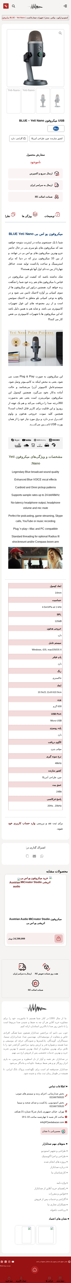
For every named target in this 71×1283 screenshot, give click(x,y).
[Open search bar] (13, 6)
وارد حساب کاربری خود (21, 823)
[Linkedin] (5, 1262)
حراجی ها (49, 1281)
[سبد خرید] (9, 1278)
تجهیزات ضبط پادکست (34, 18)
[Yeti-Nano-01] (35, 58)
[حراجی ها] (49, 1278)
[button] (41, 856)
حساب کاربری (21, 1281)
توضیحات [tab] (49, 216)
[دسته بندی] (60, 1278)
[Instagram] (9, 1262)
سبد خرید (9, 1281)
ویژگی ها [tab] (27, 216)
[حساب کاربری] (21, 1278)
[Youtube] (13, 1262)
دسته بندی (60, 1281)
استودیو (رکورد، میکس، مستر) (56, 18)
